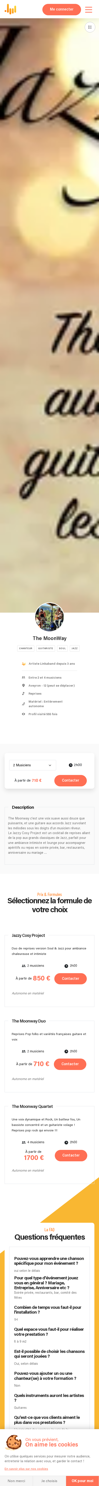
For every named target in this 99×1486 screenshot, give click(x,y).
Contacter (70, 781)
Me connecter (61, 9)
